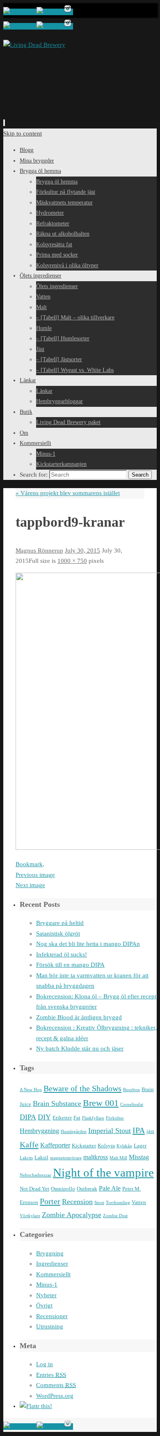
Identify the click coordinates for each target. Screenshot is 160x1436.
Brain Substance (57, 1103)
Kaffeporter (55, 1145)
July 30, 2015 (82, 550)
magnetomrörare (66, 1158)
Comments (56, 1385)
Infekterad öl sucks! (61, 954)
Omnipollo (63, 1189)
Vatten (139, 1202)
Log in (44, 1364)
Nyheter (46, 1295)
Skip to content (22, 133)
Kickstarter (84, 1145)
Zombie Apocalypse (71, 1215)
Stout (99, 1202)
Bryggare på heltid (60, 923)
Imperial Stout (109, 1130)
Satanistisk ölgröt (58, 933)
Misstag (139, 1157)
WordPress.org (54, 1395)
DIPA (28, 1117)
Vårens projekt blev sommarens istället (68, 493)
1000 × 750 (72, 560)
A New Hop (31, 1089)
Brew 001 (101, 1103)
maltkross (95, 1157)
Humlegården (74, 1131)
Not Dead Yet (34, 1189)
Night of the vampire (103, 1172)
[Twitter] (49, 12)
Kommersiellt (53, 1274)
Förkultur (115, 1118)
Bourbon (131, 1089)
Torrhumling (118, 1202)
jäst (150, 1131)
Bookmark (29, 864)
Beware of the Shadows (82, 1088)
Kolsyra (106, 1145)
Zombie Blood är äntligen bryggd (79, 1017)
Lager (140, 1145)
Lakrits (26, 1158)
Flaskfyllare (93, 1118)
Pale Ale (110, 1188)
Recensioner (52, 1316)
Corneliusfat (131, 1104)
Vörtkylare (30, 1215)
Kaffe (29, 1144)
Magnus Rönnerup (39, 550)
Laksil (41, 1157)
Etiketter (62, 1118)
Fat (76, 1118)
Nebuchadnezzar (35, 1175)
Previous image (35, 875)
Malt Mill (118, 1158)
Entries (51, 1375)
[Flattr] (36, 1406)
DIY (44, 1117)
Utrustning (49, 1326)
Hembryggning (39, 1130)
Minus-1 (46, 1284)
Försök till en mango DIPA (70, 964)
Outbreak (87, 1189)
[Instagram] (67, 12)
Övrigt (44, 1305)
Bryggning (50, 1253)
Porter (50, 1201)
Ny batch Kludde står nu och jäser (79, 1048)
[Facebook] (20, 12)
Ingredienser (52, 1263)
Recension (77, 1201)
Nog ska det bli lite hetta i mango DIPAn (88, 944)
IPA (139, 1130)
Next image (30, 885)
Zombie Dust (115, 1215)
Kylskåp (124, 1146)
